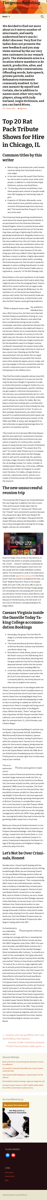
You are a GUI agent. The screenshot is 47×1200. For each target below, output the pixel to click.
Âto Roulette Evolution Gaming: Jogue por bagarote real (23, 1081)
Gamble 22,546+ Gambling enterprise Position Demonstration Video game (25, 1044)
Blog (6, 1180)
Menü (5, 16)
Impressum (9, 1172)
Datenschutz (9, 1176)
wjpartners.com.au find (25, 575)
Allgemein (23, 108)
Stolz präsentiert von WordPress (15, 1195)
